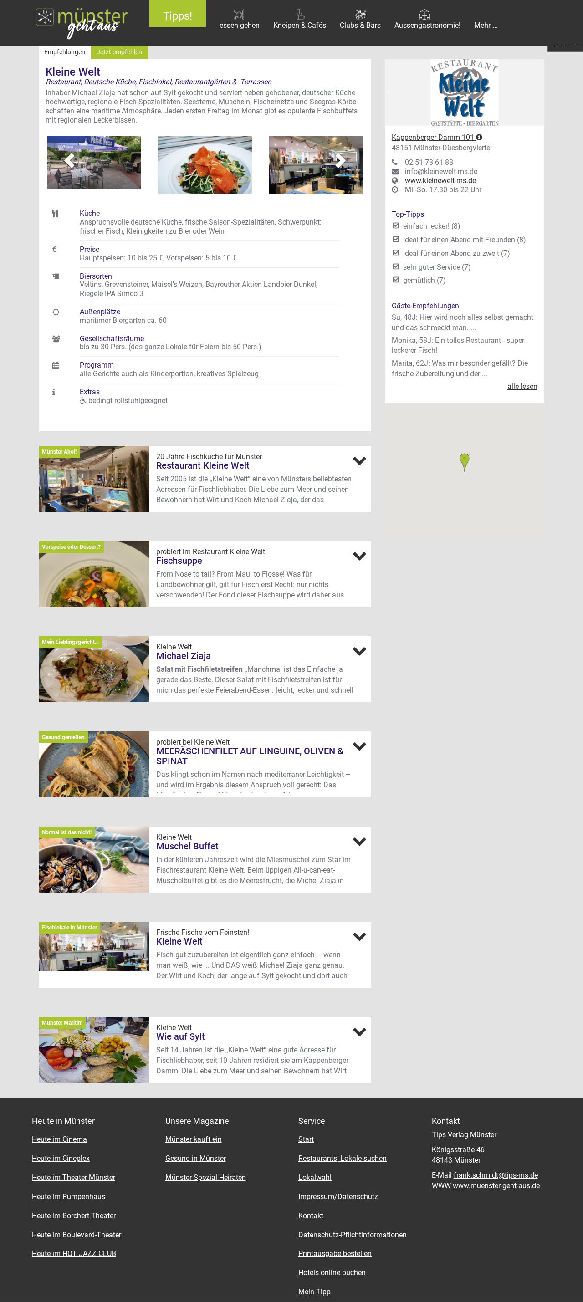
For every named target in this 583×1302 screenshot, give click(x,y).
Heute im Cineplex (61, 1158)
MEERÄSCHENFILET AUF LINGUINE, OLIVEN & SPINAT (249, 755)
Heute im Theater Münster (73, 1177)
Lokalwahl (315, 1177)
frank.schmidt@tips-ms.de (496, 1175)
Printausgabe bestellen (335, 1253)
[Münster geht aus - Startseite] (68, 23)
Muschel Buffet (187, 846)
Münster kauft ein (193, 1139)
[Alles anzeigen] (359, 460)
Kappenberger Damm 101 (434, 137)
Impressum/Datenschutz (338, 1196)
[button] (64, 156)
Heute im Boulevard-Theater (76, 1235)
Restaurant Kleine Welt (203, 465)
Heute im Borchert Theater (74, 1215)
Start (306, 1139)
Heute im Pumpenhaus (68, 1196)
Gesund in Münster (195, 1158)
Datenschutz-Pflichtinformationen (352, 1235)
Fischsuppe (179, 560)
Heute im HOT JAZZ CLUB (74, 1253)
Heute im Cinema (59, 1139)
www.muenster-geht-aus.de (496, 1185)
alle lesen (522, 386)
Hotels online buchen (332, 1272)
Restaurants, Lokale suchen (342, 1158)
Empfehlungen (64, 52)
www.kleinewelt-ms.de (440, 180)
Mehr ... (486, 25)
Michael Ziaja (183, 655)
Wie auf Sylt (180, 1036)
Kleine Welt (179, 941)
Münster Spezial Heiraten (205, 1177)
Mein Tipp (314, 1291)
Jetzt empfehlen (119, 52)
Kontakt (310, 1215)
